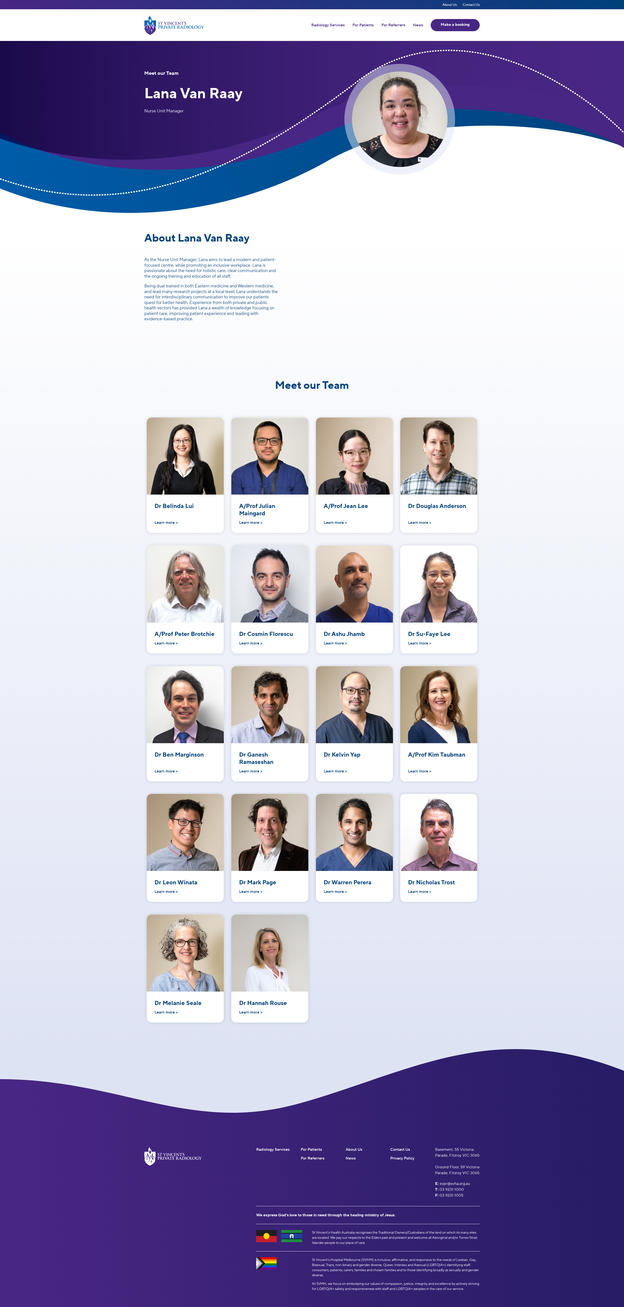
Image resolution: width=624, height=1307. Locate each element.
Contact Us (471, 4)
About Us (449, 4)
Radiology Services (328, 25)
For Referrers (393, 25)
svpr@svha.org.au (455, 1183)
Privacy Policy (402, 1158)
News (418, 25)
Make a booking (455, 24)
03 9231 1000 (451, 1189)
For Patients (363, 25)
